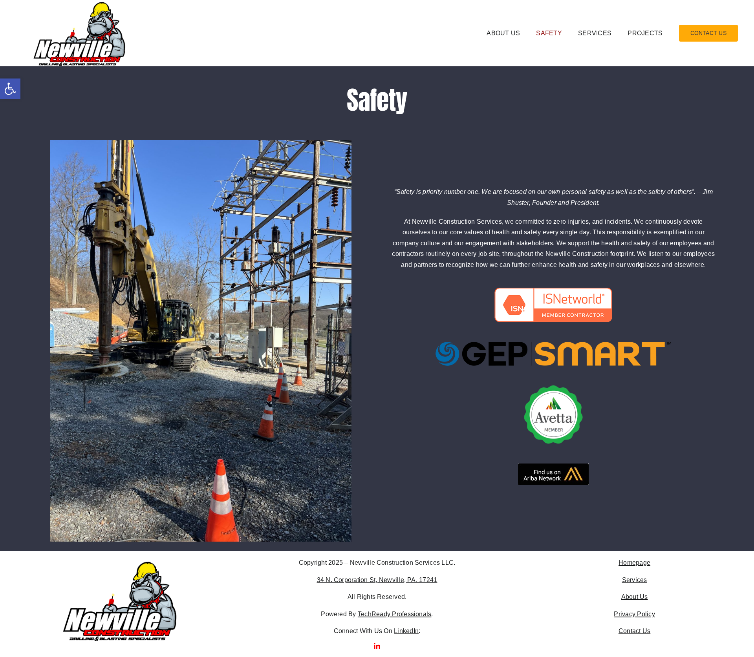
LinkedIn (406, 631)
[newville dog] (119, 562)
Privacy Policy (634, 614)
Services (634, 580)
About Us (634, 596)
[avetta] (553, 388)
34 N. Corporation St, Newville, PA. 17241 (377, 580)
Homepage (634, 562)
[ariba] (553, 466)
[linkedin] (377, 646)
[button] (10, 88)
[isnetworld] (553, 290)
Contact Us (634, 631)
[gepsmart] (553, 344)
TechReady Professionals (395, 614)
